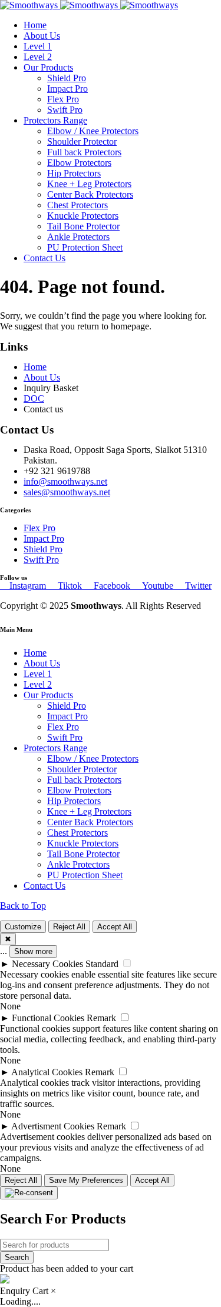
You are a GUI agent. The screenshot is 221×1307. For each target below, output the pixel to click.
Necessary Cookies (47, 964)
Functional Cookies (48, 1018)
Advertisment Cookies (52, 1126)
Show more (33, 951)
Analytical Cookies (47, 1072)
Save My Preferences (86, 1180)
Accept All (114, 926)
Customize (23, 926)
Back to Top (23, 906)
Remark (101, 1018)
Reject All (69, 926)
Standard (101, 964)
